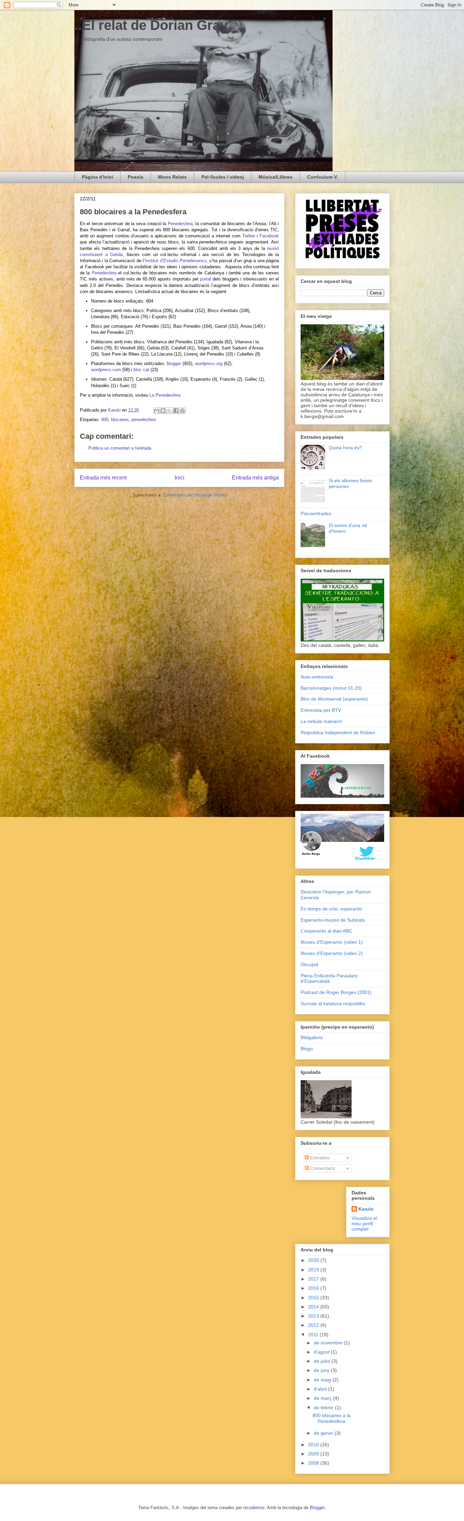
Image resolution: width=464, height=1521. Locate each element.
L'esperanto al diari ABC (326, 931)
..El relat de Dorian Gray (151, 25)
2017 (314, 1279)
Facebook (269, 235)
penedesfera (143, 419)
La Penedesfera (164, 395)
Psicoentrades (316, 513)
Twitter (248, 235)
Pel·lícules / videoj (222, 177)
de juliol (323, 1361)
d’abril (321, 1389)
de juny (322, 1370)
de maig (323, 1379)
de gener (324, 1433)
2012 (314, 1325)
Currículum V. (322, 177)
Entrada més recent (103, 478)
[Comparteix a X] (169, 410)
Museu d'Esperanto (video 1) (332, 942)
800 (104, 419)
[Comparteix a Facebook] (176, 410)
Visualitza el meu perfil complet (364, 1223)
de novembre (329, 1342)
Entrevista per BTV (321, 710)
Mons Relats (172, 177)
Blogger (317, 1507)
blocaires (120, 419)
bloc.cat (141, 369)
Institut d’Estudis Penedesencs (176, 260)
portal (205, 279)
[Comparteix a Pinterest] (182, 410)
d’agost (322, 1352)
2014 (314, 1306)
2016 (314, 1288)
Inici (179, 478)
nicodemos (254, 1507)
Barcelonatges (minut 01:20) (331, 688)
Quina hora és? (345, 447)
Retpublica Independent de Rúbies (338, 732)
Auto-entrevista (317, 677)
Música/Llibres (275, 177)
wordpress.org (208, 363)
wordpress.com (106, 369)
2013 (314, 1316)
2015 (314, 1297)
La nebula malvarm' (322, 721)
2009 (314, 1453)
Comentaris (322, 1168)
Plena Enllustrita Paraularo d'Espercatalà (329, 978)
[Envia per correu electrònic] (156, 410)
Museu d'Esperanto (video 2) (332, 953)
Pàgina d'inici (97, 177)
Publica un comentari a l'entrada (119, 448)
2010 (314, 1444)
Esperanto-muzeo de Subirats (333, 920)
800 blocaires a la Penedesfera (332, 1418)
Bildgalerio (312, 1037)
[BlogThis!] (163, 410)
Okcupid (309, 964)
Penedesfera (180, 223)
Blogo (307, 1048)
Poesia (135, 177)
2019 (314, 1269)
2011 (314, 1334)
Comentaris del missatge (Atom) (195, 494)
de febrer (324, 1407)
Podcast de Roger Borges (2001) (336, 992)
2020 (314, 1260)
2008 (314, 1463)
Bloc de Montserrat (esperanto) (334, 699)
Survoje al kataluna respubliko (333, 1003)
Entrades (319, 1157)
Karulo (366, 1209)
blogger (174, 363)
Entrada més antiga (255, 478)
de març (323, 1398)
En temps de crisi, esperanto (331, 908)
